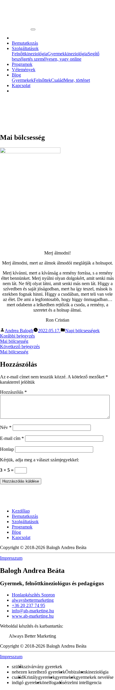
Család (57, 80)
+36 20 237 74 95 (28, 605)
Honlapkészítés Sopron (33, 594)
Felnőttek (42, 80)
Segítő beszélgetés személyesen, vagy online (55, 56)
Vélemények (23, 69)
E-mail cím (12, 438)
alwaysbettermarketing (33, 600)
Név (6, 427)
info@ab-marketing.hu (33, 610)
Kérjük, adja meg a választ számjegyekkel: (39, 459)
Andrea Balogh (19, 330)
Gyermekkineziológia (67, 53)
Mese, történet (77, 80)
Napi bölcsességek (82, 330)
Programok (22, 64)
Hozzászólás (13, 392)
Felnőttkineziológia (29, 53)
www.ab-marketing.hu (33, 615)
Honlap (7, 449)
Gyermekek (23, 80)
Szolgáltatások (25, 48)
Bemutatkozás (25, 43)
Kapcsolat (21, 85)
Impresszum (11, 558)
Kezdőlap (21, 510)
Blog (16, 74)
